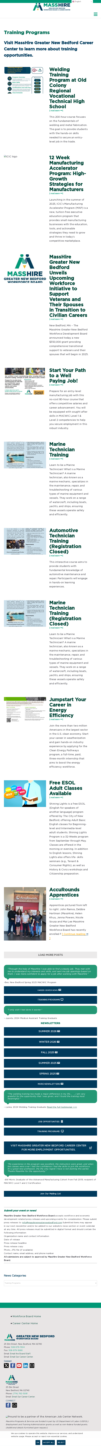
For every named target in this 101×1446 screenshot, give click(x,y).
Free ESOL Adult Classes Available (65, 788)
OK (38, 1442)
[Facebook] (12, 1365)
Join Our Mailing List (50, 1194)
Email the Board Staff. (20, 1354)
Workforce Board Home (26, 1316)
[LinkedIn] (25, 1365)
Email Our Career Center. (21, 1357)
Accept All (48, 1442)
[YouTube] (19, 1365)
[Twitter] (6, 1365)
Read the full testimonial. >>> (62, 1107)
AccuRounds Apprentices (64, 892)
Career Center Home (25, 1323)
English (77, 2)
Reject (61, 1442)
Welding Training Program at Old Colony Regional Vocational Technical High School (67, 88)
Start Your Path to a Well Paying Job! (67, 375)
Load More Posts (50, 955)
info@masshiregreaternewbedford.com (42, 1223)
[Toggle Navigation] (95, 14)
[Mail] (32, 1365)
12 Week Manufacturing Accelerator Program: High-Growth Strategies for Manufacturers (67, 173)
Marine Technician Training (62, 449)
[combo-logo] (51, 4)
